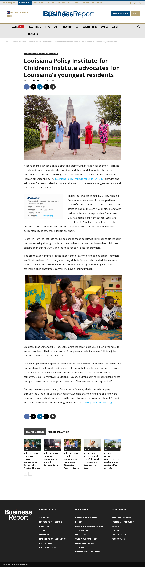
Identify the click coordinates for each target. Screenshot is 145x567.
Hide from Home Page (31, 448)
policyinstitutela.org (44, 215)
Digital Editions (47, 547)
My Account (25, 3)
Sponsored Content (18, 42)
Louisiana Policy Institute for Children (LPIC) (79, 178)
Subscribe (50, 3)
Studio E (79, 547)
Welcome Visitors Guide (87, 551)
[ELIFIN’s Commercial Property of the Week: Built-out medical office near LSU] (112, 445)
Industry (67, 26)
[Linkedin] (135, 3)
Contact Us (63, 3)
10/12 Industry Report (86, 539)
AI (77, 26)
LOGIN (135, 14)
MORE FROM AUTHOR (58, 432)
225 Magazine (82, 530)
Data (17, 26)
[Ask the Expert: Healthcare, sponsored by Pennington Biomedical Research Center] (72, 445)
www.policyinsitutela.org (98, 402)
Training (33, 34)
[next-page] (30, 474)
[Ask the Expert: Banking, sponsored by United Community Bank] (52, 445)
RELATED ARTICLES (35, 432)
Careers (115, 526)
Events (116, 26)
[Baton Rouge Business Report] (69, 14)
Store (42, 530)
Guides (104, 26)
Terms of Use (118, 539)
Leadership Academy (85, 543)
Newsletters (89, 26)
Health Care (52, 26)
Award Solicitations (93, 3)
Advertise (38, 3)
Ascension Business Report (89, 526)
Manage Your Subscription (53, 539)
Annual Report (35, 42)
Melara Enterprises (121, 517)
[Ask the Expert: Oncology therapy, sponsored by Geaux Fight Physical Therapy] (32, 445)
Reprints (76, 3)
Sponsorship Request (122, 522)
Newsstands (45, 543)
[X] (140, 3)
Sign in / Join (9, 3)
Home (5, 42)
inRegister (80, 534)
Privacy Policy (118, 534)
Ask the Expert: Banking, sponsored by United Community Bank (52, 459)
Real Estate (34, 26)
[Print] (53, 87)
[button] (138, 27)
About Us (44, 517)
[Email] (46, 87)
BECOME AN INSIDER (120, 14)
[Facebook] (130, 3)
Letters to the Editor (50, 522)
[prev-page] (25, 474)
